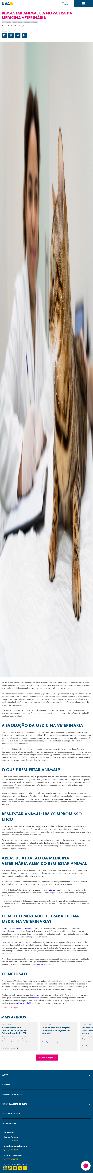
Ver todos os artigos (46, 1057)
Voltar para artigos (11, 1007)
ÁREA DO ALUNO (65, 4)
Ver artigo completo (9, 1048)
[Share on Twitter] (17, 37)
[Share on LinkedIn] (24, 37)
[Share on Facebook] (4, 37)
